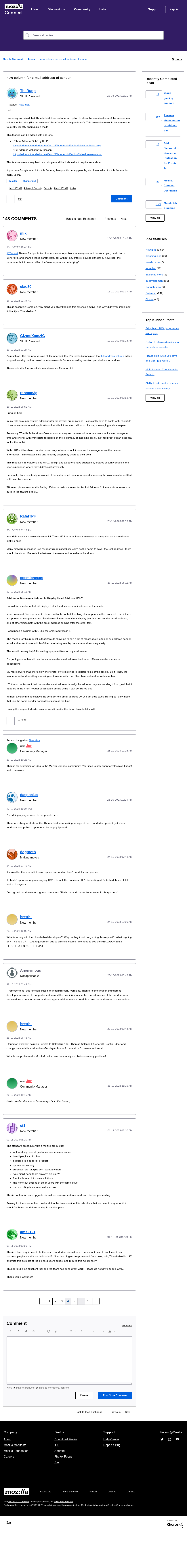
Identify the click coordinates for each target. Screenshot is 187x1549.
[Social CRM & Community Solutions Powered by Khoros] (175, 1541)
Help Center (110, 1457)
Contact (136, 1509)
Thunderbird (31, 181)
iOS (56, 1462)
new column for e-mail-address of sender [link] (65, 59)
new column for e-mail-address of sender (36, 78)
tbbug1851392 (65, 188)
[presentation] (10, 1349)
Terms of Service (72, 1509)
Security (51, 188)
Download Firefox (66, 1457)
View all (155, 218)
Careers (9, 1474)
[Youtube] (177, 1457)
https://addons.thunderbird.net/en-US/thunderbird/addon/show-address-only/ (61, 145)
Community (83, 9)
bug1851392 (17, 188)
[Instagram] (169, 1457)
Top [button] (9, 1540)
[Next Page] (95, 1319)
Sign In (174, 9)
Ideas (35, 9)
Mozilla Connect (14, 10)
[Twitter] (162, 1457)
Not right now (154, 287)
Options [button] (176, 59)
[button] (11, 199)
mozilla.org (46, 1509)
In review (151, 268)
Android (59, 1468)
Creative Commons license (132, 1522)
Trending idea (154, 256)
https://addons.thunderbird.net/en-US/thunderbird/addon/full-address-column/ (61, 154)
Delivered (151, 293)
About (8, 1457)
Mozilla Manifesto (16, 1462)
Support (153, 9)
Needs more (153, 262)
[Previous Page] (44, 1319)
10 (88, 1319)
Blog (57, 1480)
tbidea (78, 188)
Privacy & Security (35, 188)
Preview (127, 1343)
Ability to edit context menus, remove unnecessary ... (163, 388)
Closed (150, 299)
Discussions (57, 9)
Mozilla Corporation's (20, 1519)
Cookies (116, 1509)
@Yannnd (12, 253)
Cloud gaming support (169, 98)
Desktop (13, 181)
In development (155, 280)
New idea (25, 104)
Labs (103, 9)
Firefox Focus (63, 1474)
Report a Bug (111, 1462)
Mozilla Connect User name (171, 185)
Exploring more (155, 274)
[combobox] (93, 35)
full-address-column (118, 356)
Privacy (97, 1509)
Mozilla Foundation (16, 1468)
